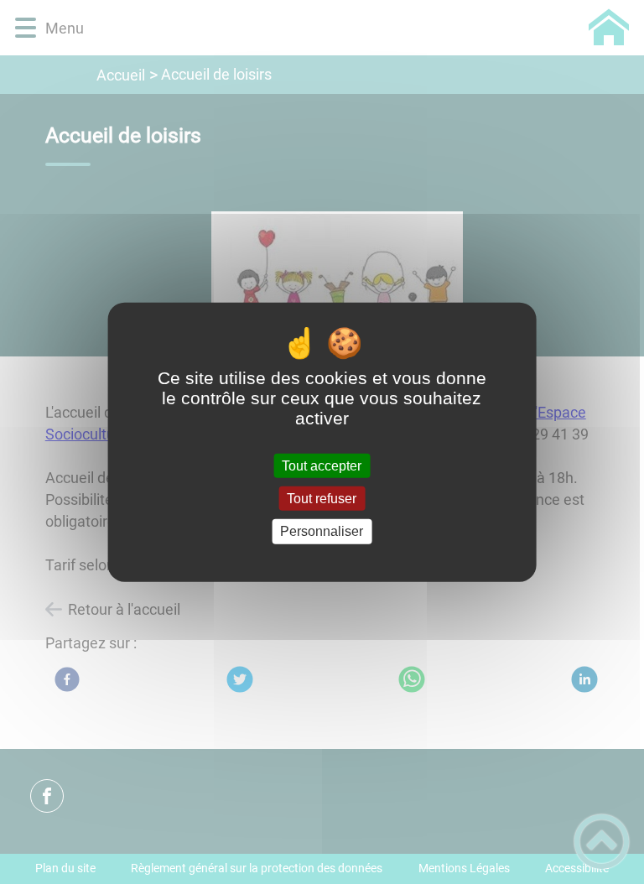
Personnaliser (321, 531)
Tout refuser (321, 498)
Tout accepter (321, 466)
